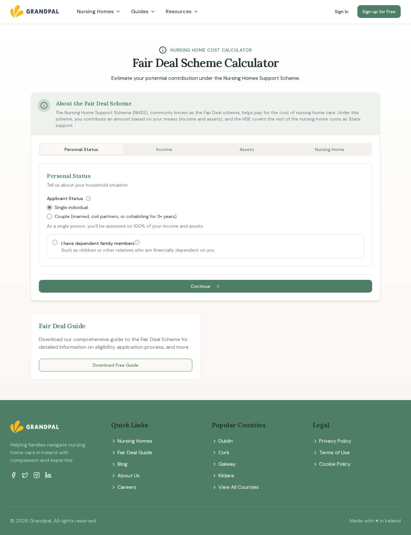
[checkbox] (54, 242)
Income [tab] (164, 149)
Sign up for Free (379, 11)
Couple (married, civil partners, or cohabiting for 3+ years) (116, 216)
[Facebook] (13, 475)
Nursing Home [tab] (329, 149)
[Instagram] (36, 475)
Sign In (341, 11)
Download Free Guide (115, 365)
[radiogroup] (205, 212)
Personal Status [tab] (81, 149)
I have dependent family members (98, 243)
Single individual (71, 207)
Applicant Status (65, 198)
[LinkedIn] (48, 475)
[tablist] (205, 149)
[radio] (49, 207)
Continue (200, 286)
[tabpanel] (205, 228)
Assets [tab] (247, 149)
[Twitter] (25, 475)
